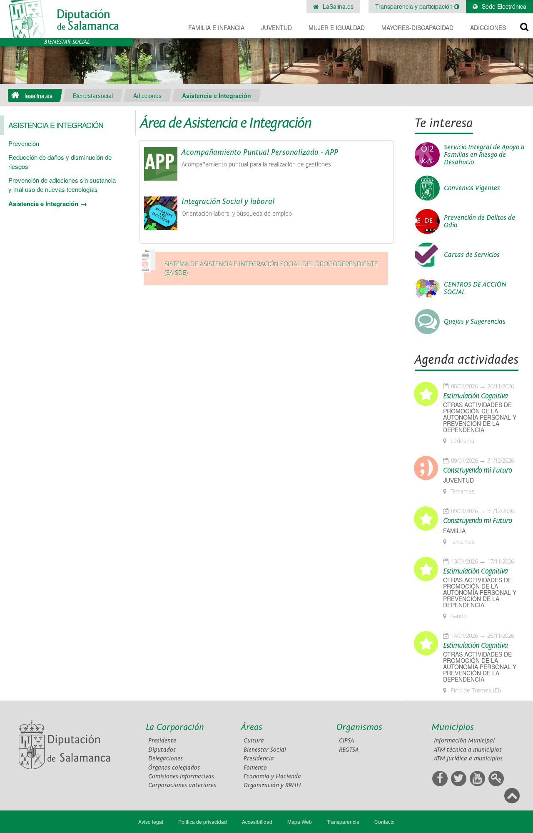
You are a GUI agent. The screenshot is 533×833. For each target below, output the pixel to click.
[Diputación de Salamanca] (66, 19)
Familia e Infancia (216, 27)
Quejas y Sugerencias (475, 321)
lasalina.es (38, 95)
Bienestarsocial (93, 95)
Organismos (359, 727)
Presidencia (259, 758)
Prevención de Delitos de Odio (479, 221)
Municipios (452, 727)
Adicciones (488, 27)
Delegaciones (165, 758)
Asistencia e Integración (216, 95)
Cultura (254, 740)
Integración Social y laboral (228, 201)
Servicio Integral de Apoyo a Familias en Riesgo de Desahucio (484, 154)
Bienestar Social (265, 749)
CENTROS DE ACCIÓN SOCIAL (475, 288)
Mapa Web (299, 821)
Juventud (276, 27)
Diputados (162, 749)
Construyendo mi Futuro (477, 470)
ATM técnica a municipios (468, 749)
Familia (454, 531)
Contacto (384, 821)
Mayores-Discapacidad (417, 27)
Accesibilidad (257, 821)
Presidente (162, 740)
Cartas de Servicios (472, 255)
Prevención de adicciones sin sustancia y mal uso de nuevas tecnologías (62, 184)
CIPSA (346, 740)
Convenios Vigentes (472, 188)
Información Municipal (464, 740)
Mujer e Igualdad (337, 27)
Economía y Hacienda (272, 776)
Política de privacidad (202, 821)
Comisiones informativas (181, 776)
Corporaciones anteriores (182, 785)
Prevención (23, 143)
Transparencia (343, 821)
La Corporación (175, 727)
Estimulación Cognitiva (475, 396)
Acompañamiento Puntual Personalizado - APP (260, 152)
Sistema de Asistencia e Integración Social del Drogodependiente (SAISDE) (271, 268)
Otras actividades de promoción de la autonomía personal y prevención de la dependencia (479, 417)
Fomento (255, 767)
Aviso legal (150, 821)
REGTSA (349, 749)
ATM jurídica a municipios (468, 758)
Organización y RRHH (272, 785)
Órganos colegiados (174, 767)
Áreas (251, 727)
